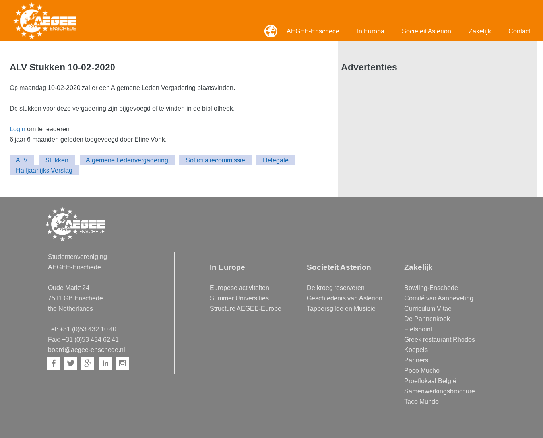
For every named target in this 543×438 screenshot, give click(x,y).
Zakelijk (480, 31)
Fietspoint (418, 329)
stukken (56, 160)
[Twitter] (70, 363)
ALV (22, 160)
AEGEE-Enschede (313, 31)
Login (17, 129)
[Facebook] (53, 363)
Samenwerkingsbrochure (439, 391)
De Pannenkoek (427, 318)
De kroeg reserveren (336, 287)
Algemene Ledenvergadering (127, 160)
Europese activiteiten (239, 287)
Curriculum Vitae (428, 308)
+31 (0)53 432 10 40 (88, 329)
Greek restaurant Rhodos (439, 339)
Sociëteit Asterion (426, 31)
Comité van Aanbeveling (438, 298)
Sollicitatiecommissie (215, 160)
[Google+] (87, 363)
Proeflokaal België (430, 381)
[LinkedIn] (105, 363)
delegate (276, 160)
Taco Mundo (421, 401)
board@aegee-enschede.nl (86, 350)
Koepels (416, 350)
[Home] (44, 20)
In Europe (227, 267)
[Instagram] (122, 363)
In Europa (370, 31)
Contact (519, 31)
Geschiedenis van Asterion (344, 298)
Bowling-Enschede (431, 287)
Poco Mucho (422, 370)
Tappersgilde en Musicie (341, 308)
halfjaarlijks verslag (44, 170)
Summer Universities (239, 298)
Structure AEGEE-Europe (245, 308)
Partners (416, 360)
